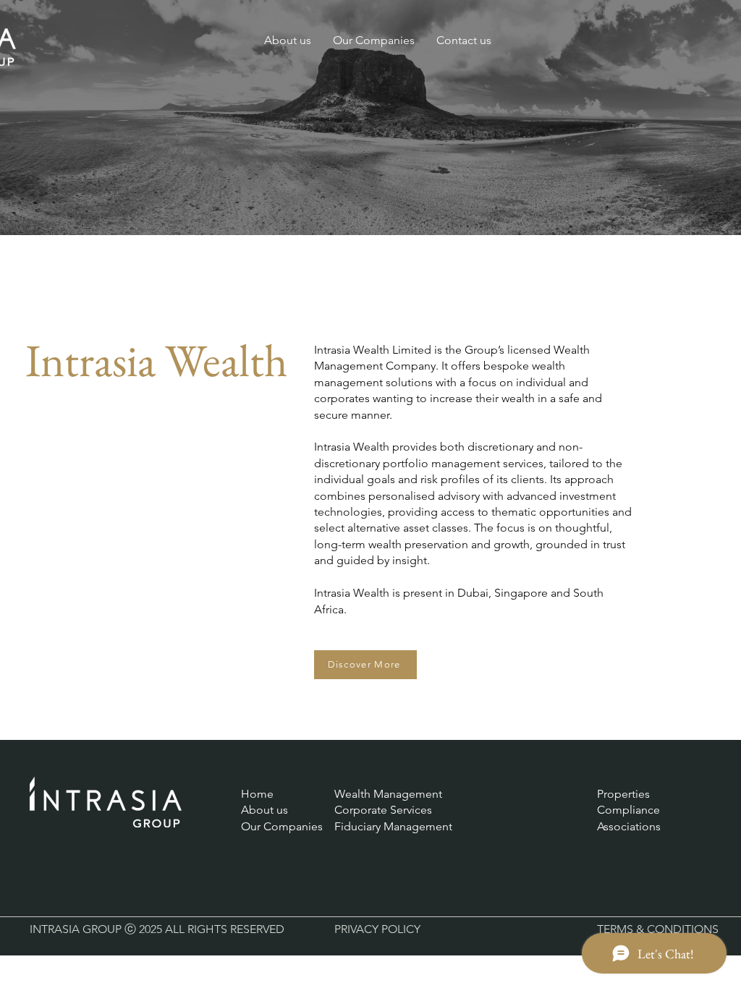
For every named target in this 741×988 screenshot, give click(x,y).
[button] (373, 40)
